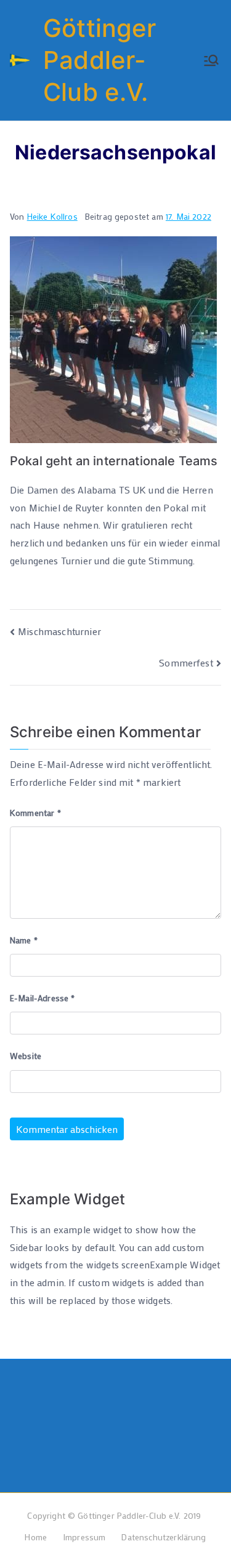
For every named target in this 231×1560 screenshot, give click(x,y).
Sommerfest (186, 662)
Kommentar (35, 812)
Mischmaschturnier (59, 631)
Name (24, 940)
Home (36, 1537)
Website (25, 1056)
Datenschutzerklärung (163, 1537)
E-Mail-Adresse (42, 998)
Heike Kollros (52, 216)
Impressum (84, 1537)
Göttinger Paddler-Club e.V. (99, 60)
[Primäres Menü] (211, 60)
